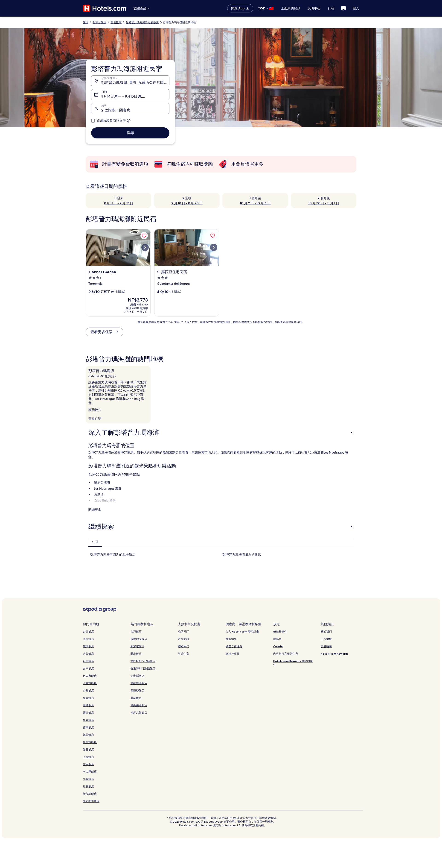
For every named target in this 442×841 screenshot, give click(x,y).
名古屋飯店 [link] (90, 771)
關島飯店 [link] (136, 653)
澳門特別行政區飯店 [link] (143, 661)
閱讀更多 (94, 510)
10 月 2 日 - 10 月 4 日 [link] (255, 203)
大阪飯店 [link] (88, 653)
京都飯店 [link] (88, 690)
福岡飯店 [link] (88, 734)
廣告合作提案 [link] (234, 646)
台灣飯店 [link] (136, 631)
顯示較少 (94, 410)
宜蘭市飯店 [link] (90, 683)
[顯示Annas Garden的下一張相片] (145, 247)
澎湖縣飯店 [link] (137, 675)
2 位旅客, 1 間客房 (115, 110)
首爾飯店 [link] (88, 727)
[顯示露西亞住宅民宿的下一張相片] (213, 247)
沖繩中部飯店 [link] (139, 683)
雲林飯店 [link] (136, 698)
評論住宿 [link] (183, 653)
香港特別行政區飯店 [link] (143, 668)
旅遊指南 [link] (326, 646)
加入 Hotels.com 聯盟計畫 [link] (242, 631)
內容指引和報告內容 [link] (285, 653)
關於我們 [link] (326, 631)
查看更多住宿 (101, 332)
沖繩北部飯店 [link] (139, 712)
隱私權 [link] (277, 639)
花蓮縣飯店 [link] (137, 690)
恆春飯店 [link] (88, 720)
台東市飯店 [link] (90, 675)
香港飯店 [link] (88, 705)
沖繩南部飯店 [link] (139, 705)
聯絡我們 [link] (183, 646)
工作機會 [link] (326, 639)
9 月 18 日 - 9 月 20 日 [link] (187, 203)
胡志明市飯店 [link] (91, 801)
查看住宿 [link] (94, 418)
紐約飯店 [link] (88, 764)
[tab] (95, 542)
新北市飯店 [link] (90, 742)
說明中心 (314, 8)
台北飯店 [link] (88, 631)
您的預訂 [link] (183, 631)
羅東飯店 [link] (88, 712)
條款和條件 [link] (280, 631)
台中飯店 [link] (88, 668)
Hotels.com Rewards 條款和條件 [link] (293, 662)
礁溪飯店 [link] (88, 646)
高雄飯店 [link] (88, 639)
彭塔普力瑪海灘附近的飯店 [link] (142, 22)
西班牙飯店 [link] (99, 22)
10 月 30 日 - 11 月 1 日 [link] (323, 203)
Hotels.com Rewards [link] (334, 653)
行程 (331, 8)
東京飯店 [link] (88, 698)
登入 (356, 8)
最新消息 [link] (231, 639)
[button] (221, 432)
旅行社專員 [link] (232, 653)
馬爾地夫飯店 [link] (139, 639)
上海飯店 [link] (88, 757)
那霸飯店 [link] (88, 786)
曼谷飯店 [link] (88, 749)
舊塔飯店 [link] (116, 22)
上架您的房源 (290, 8)
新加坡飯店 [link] (90, 793)
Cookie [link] (278, 646)
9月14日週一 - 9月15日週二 (123, 96)
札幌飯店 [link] (88, 779)
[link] (144, 235)
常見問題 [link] (183, 639)
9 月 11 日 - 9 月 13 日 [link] (118, 203)
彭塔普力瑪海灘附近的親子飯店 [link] (112, 554)
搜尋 (130, 133)
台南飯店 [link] (88, 661)
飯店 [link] (85, 22)
